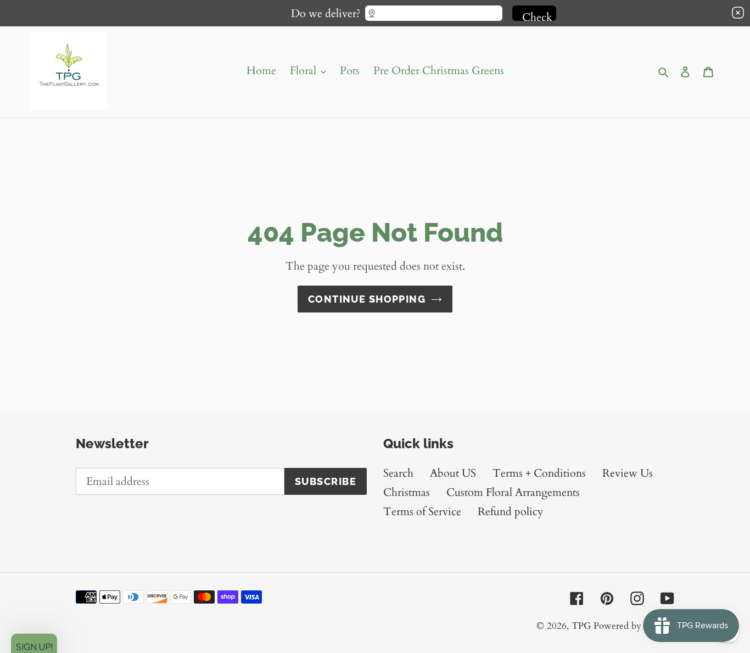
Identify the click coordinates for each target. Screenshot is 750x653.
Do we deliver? (326, 11)
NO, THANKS (375, 393)
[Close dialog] (575, 223)
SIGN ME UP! (375, 360)
